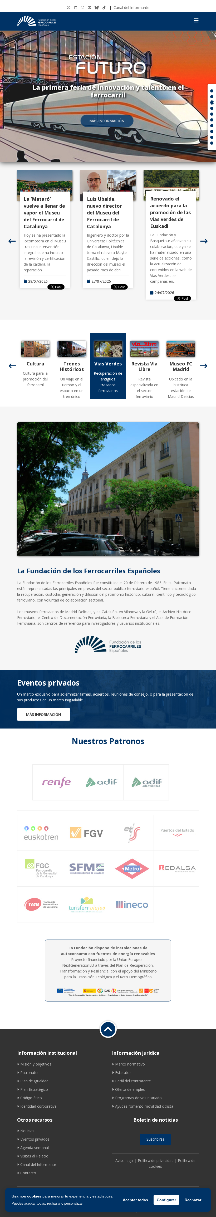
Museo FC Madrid (172, 366)
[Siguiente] (204, 241)
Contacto (28, 1172)
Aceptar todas (135, 1200)
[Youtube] (89, 7)
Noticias (27, 1130)
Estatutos (123, 1072)
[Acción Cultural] (27, 349)
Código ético (31, 1097)
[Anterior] (12, 241)
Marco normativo (130, 1064)
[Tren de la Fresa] (64, 349)
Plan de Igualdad (34, 1080)
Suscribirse (155, 1139)
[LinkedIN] (75, 7)
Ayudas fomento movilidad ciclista (144, 1106)
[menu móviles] (196, 21)
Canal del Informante (131, 7)
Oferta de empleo (130, 1089)
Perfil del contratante (133, 1080)
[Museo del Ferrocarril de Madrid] (173, 349)
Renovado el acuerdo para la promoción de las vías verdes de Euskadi (107, 212)
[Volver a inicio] (108, 1029)
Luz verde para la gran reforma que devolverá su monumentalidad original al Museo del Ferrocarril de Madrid (171, 219)
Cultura (27, 363)
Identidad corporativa (38, 1106)
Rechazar (193, 1200)
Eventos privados (35, 1139)
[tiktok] (104, 7)
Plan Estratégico (34, 1089)
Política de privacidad (156, 1160)
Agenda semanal (34, 1147)
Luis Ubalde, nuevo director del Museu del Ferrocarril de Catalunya (41, 212)
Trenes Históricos (64, 366)
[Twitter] (68, 7)
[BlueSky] (97, 7)
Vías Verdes (100, 363)
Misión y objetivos (35, 1064)
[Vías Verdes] (100, 349)
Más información (108, 120)
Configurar (166, 1200)
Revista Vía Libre (136, 366)
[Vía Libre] (136, 349)
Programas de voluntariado (138, 1097)
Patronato (29, 1072)
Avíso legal (124, 1160)
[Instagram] (82, 7)
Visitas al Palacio (34, 1156)
